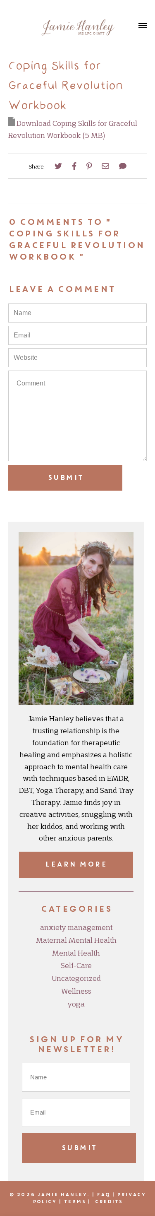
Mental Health (76, 953)
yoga (76, 1004)
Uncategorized (76, 978)
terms (75, 1201)
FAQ (103, 1194)
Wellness (76, 991)
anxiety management (76, 927)
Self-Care (76, 965)
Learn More (76, 864)
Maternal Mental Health (76, 940)
